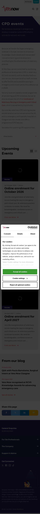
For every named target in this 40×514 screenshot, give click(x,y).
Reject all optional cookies (20, 285)
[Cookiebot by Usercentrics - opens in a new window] (28, 227)
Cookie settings (19, 278)
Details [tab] (20, 234)
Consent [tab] (7, 234)
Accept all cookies (20, 272)
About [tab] (32, 234)
